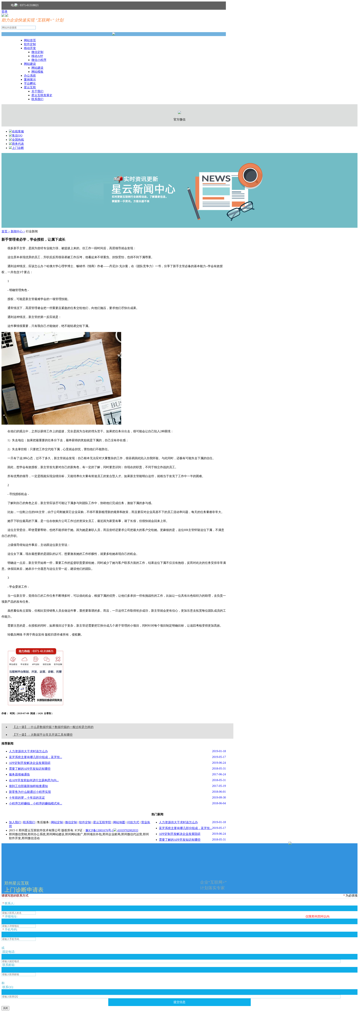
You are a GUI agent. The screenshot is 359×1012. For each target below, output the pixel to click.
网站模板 (37, 71)
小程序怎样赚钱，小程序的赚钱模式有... (35, 803)
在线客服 (18, 131)
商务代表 (18, 143)
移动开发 (30, 48)
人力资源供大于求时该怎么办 (28, 751)
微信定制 (37, 52)
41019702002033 (127, 830)
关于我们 (37, 91)
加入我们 (15, 822)
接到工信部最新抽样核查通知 (28, 786)
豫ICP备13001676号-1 (99, 830)
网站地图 (119, 822)
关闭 (5, 1008)
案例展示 (30, 79)
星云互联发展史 (41, 95)
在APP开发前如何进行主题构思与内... (34, 780)
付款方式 (133, 822)
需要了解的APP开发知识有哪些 (29, 768)
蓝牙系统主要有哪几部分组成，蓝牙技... (35, 757)
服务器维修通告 (19, 774)
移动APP (37, 56)
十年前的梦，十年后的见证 (27, 797)
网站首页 (30, 40)
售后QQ (17, 135)
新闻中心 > (18, 231)
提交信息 (179, 1002)
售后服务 (43, 822)
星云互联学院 (102, 822)
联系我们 (37, 99)
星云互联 (30, 87)
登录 (4, 11)
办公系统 (30, 75)
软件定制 (30, 44)
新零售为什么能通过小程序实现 (30, 791)
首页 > (5, 231)
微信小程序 (38, 59)
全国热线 (18, 139)
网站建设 (30, 63)
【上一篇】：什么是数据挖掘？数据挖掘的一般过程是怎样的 (53, 727)
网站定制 (57, 822)
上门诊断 (18, 147)
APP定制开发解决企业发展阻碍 (29, 762)
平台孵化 (30, 83)
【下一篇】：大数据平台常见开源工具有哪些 (43, 734)
